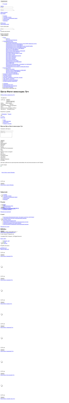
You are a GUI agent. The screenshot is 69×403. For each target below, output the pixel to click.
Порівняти (4, 114)
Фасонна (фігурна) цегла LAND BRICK (15, 48)
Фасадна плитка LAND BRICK (13, 71)
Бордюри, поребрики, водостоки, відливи (12, 77)
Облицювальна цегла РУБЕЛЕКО (14, 61)
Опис (4, 120)
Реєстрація (3, 13)
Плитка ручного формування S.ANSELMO (16, 70)
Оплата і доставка (7, 123)
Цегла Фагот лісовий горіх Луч (8, 398)
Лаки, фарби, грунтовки (8, 78)
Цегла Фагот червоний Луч (7, 327)
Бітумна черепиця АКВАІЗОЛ (10, 81)
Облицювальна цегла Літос (12, 60)
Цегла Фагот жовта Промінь (7, 184)
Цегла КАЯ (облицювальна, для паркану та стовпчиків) (19, 64)
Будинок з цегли (7, 219)
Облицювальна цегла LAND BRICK (14, 44)
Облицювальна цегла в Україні (13, 65)
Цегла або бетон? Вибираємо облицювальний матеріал (16, 224)
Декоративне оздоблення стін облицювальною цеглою (15, 221)
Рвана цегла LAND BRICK (12, 49)
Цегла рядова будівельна (11, 40)
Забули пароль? (4, 12)
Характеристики (7, 121)
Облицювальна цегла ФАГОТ (13, 52)
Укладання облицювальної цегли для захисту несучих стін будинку (18, 217)
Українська (4, 1)
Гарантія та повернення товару (10, 18)
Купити (8, 99)
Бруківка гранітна (7, 75)
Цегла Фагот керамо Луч (6, 303)
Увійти (2, 6)
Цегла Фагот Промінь (11, 56)
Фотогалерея (6, 19)
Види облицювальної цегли (9, 220)
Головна (5, 15)
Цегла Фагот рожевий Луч (7, 280)
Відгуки (5, 122)
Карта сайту (3, 238)
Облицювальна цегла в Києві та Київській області (17, 66)
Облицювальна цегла (8, 41)
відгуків (3, 117)
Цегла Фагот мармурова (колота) (13, 55)
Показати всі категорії (6, 211)
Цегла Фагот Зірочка (10, 58)
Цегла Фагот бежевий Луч (7, 256)
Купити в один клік (10, 101)
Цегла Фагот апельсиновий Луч (8, 232)
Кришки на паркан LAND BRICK (11, 73)
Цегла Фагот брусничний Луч (7, 375)
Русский (5, 3)
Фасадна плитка (7, 67)
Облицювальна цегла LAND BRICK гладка (16, 47)
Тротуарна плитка (7, 76)
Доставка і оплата (7, 17)
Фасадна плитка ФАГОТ (11, 72)
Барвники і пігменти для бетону (10, 79)
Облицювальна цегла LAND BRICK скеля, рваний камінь (19, 46)
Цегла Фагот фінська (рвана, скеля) (14, 53)
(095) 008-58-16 (5, 249)
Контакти (5, 20)
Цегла (4, 37)
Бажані (9, 114)
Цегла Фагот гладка (10, 54)
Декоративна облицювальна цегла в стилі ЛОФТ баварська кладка (21, 43)
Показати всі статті (5, 226)
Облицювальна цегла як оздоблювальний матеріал (14, 218)
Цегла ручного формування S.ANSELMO (15, 50)
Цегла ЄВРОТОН (10, 63)
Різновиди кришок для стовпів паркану (12, 223)
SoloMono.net (4, 247)
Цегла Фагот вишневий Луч (7, 351)
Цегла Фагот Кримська (11, 59)
